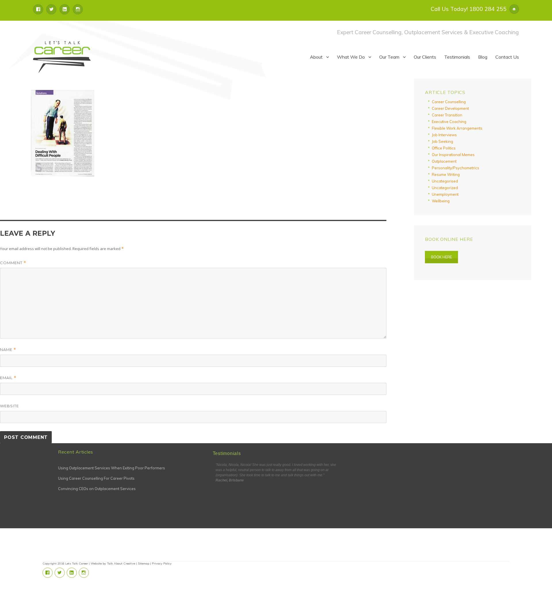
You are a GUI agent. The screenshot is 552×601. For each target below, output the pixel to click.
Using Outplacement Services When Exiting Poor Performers (111, 468)
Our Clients (425, 57)
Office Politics (444, 148)
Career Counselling (449, 101)
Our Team (389, 57)
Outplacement (444, 161)
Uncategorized (445, 187)
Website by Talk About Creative (113, 563)
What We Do (351, 57)
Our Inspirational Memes (453, 154)
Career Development (450, 108)
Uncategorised (445, 181)
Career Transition (447, 115)
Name (8, 349)
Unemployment (445, 194)
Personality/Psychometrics (455, 168)
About (316, 57)
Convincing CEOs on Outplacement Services (97, 488)
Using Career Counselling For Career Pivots (96, 478)
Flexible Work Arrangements (457, 128)
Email (8, 377)
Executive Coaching (449, 121)
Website (9, 406)
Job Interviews (444, 135)
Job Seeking (442, 141)
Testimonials (457, 57)
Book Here (441, 257)
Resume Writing (446, 174)
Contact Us (507, 57)
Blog (482, 57)
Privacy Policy (162, 563)
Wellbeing (441, 201)
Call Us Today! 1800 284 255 (469, 8)
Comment (13, 262)
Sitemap (143, 563)
